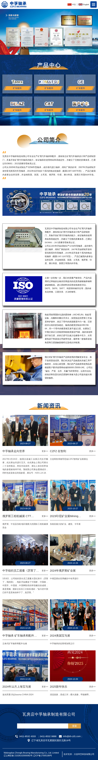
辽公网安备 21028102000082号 (18, 755)
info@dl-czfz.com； (73, 736)
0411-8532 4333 (27, 736)
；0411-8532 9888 (47, 736)
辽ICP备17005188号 (42, 755)
